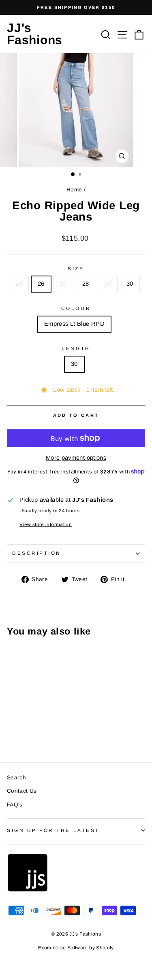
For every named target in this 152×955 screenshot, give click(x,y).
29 (107, 283)
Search (16, 778)
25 (18, 283)
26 (41, 283)
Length (76, 348)
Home (74, 190)
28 (85, 283)
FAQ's (15, 805)
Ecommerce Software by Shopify (76, 948)
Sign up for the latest (53, 830)
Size (76, 268)
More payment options (76, 457)
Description (36, 553)
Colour (76, 308)
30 (129, 283)
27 (63, 283)
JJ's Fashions (34, 34)
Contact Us (22, 791)
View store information (45, 524)
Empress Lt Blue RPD (74, 323)
